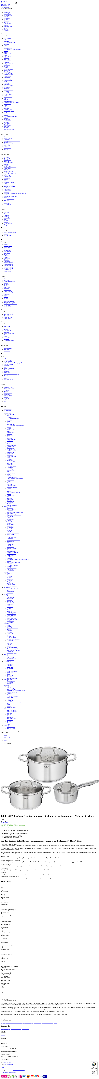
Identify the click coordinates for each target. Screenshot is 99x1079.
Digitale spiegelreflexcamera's (11, 143)
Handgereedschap (8, 395)
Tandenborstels (7, 251)
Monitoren (6, 285)
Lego (5, 358)
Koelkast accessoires (9, 340)
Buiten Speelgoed (8, 360)
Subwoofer (6, 219)
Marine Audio (7, 168)
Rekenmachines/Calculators (10, 292)
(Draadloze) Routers (9, 301)
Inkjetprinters (7, 287)
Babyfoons (6, 62)
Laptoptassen (7, 294)
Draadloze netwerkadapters (10, 304)
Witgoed (6, 25)
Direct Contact (25, 1029)
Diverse (6, 375)
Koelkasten (6, 327)
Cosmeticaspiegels (8, 264)
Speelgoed (6, 28)
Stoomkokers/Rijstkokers (10, 85)
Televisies (6, 197)
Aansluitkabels (7, 190)
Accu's (5, 146)
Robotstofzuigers (8, 94)
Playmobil (6, 365)
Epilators (6, 257)
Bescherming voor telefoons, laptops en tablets (15, 193)
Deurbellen (6, 127)
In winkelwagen (5, 822)
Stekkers (6, 118)
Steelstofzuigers (7, 119)
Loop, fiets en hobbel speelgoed (11, 374)
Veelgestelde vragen (5, 1029)
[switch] (93, 1073)
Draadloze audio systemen (10, 196)
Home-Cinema (7, 160)
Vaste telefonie (7, 38)
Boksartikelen (7, 351)
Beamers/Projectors (8, 162)
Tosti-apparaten (7, 60)
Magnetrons (7, 334)
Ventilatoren (7, 77)
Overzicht (3, 1035)
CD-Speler (6, 157)
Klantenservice (37, 1023)
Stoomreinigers (7, 70)
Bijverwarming (7, 79)
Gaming (6, 298)
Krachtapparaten (8, 348)
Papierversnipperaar (8, 306)
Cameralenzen (7, 148)
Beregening (6, 390)
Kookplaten (6, 332)
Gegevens (3, 1023)
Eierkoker (6, 105)
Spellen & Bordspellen (9, 368)
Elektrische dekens (8, 261)
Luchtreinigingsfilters (9, 111)
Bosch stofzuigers (11, 42)
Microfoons (6, 192)
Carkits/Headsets (8, 223)
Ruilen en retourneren (16, 1029)
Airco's (5, 45)
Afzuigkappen (7, 330)
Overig (5, 278)
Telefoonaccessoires (8, 314)
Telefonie (6, 22)
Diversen (6, 51)
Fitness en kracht (8, 26)
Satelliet (6, 165)
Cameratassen (7, 145)
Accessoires (7, 139)
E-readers (6, 299)
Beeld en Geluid (8, 15)
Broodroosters (7, 56)
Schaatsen (6, 371)
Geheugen (6, 284)
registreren (6, 7)
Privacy (55, 1023)
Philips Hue (6, 99)
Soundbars (6, 200)
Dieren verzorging (8, 267)
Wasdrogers (6, 329)
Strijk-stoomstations (8, 90)
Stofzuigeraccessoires (9, 101)
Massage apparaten (8, 265)
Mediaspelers (7, 178)
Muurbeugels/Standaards (10, 167)
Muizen (5, 295)
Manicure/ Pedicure (8, 262)
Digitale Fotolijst (8, 142)
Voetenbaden (7, 258)
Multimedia (6, 216)
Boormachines (7, 235)
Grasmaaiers (7, 394)
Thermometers (7, 271)
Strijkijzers (6, 44)
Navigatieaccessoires (9, 225)
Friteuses (6, 52)
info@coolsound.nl (9, 1064)
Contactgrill (6, 112)
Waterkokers (7, 59)
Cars (5, 367)
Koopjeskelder (7, 23)
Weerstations (7, 46)
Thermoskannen (8, 97)
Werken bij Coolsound (11, 1023)
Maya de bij (7, 369)
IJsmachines (7, 84)
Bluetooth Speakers (8, 185)
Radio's (5, 183)
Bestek (5, 95)
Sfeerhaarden (7, 65)
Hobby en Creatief (8, 379)
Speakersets (6, 288)
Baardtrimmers (7, 269)
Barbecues (6, 58)
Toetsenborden (7, 290)
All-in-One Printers (8, 291)
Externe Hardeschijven (9, 281)
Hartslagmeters (7, 250)
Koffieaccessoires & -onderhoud (11, 102)
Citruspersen (7, 91)
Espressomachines (8, 69)
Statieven (6, 149)
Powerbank (6, 280)
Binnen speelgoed (8, 361)
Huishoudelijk (7, 12)
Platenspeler (7, 203)
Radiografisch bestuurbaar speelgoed (13, 362)
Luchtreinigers (7, 76)
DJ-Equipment (7, 181)
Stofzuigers (6, 41)
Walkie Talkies (7, 318)
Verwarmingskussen (9, 268)
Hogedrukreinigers (8, 387)
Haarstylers (6, 260)
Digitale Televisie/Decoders (10, 174)
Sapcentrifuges (7, 92)
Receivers (6, 164)
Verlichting (6, 30)
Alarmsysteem (7, 204)
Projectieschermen (8, 171)
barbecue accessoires (9, 129)
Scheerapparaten (8, 246)
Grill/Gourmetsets (8, 53)
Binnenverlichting (8, 410)
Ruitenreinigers (7, 120)
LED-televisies (7, 189)
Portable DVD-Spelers (9, 186)
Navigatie (6, 220)
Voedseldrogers (7, 125)
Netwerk (6, 283)
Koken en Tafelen (8, 109)
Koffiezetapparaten (8, 39)
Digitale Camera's (8, 138)
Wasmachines (7, 326)
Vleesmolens (7, 123)
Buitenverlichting (8, 409)
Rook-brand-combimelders (10, 116)
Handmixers (7, 87)
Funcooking (7, 126)
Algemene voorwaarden (47, 1023)
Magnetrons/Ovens (8, 80)
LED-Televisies (10, 199)
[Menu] (96, 1062)
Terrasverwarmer (8, 393)
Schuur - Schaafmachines (10, 232)
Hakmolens (6, 122)
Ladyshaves (7, 255)
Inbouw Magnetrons (9, 333)
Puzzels (5, 378)
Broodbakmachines (8, 63)
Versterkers (6, 215)
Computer (6, 21)
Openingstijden (21, 1023)
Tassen (5, 254)
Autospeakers (7, 218)
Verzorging (6, 19)
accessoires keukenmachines (14, 49)
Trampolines (7, 372)
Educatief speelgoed (9, 364)
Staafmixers (6, 88)
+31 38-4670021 (7, 1062)
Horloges (6, 244)
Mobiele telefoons (8, 317)
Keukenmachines (8, 48)
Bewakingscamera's (8, 201)
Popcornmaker (7, 104)
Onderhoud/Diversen (9, 388)
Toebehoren (7, 349)
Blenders (6, 67)
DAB (5, 213)
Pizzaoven (6, 113)
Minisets (6, 169)
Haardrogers (7, 247)
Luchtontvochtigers (8, 74)
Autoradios (6, 212)
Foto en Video (7, 14)
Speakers (6, 179)
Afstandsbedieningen (9, 182)
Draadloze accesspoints (9, 302)
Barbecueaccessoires (9, 400)
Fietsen (5, 401)
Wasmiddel (6, 108)
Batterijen (6, 106)
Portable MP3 (7, 161)
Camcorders (7, 136)
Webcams (6, 297)
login (2, 7)
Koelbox (6, 115)
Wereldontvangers (8, 187)
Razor (5, 376)
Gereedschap (7, 18)
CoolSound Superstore (19, 1070)
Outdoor (6, 29)
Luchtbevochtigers (8, 73)
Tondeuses (6, 248)
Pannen (5, 81)
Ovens (5, 55)
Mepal (5, 98)
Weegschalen (7, 253)
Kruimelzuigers (7, 72)
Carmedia (6, 16)
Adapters (6, 194)
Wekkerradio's (7, 176)
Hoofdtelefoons (7, 175)
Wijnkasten (6, 339)
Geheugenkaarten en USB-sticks (12, 141)
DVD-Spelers (7, 158)
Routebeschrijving (29, 1023)
